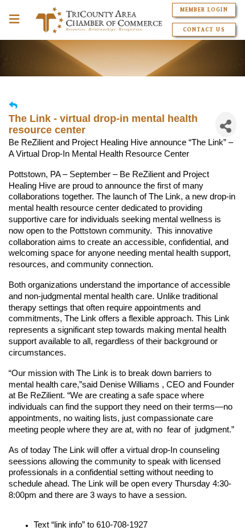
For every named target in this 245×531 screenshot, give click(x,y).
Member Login (203, 9)
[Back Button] (13, 105)
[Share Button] (225, 124)
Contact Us (203, 29)
